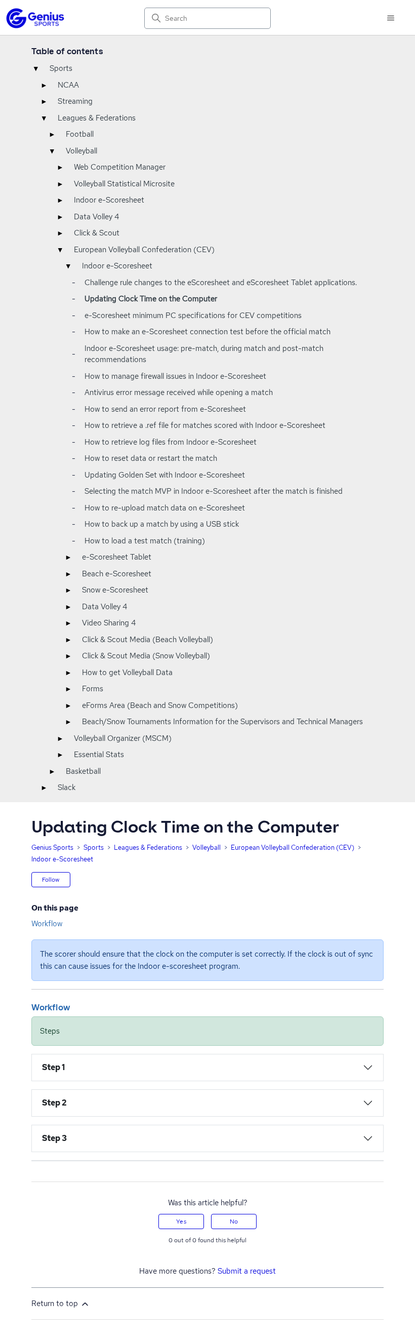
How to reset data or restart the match (151, 458)
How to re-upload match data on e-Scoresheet (165, 508)
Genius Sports (52, 847)
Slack (66, 787)
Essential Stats (99, 755)
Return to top (55, 1303)
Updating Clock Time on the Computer (151, 299)
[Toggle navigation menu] (391, 18)
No (234, 1221)
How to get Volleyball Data (127, 672)
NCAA (68, 85)
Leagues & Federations (97, 118)
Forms (92, 689)
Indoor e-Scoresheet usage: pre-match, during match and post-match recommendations (204, 354)
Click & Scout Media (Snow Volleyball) (146, 656)
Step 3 (54, 1138)
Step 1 (53, 1067)
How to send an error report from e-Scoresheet (165, 409)
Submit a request (247, 1271)
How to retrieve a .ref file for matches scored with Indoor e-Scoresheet (205, 425)
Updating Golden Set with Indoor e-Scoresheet (165, 475)
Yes (181, 1221)
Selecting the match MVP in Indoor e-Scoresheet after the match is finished (214, 491)
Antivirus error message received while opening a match (179, 392)
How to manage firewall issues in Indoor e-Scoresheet (175, 376)
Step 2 (54, 1102)
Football (80, 134)
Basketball (83, 771)
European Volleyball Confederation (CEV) (144, 250)
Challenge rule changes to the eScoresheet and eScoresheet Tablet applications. (221, 283)
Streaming (75, 101)
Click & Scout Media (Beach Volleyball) (147, 640)
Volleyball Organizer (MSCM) (123, 738)
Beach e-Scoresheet (116, 574)
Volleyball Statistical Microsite (124, 184)
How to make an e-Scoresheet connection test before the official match (207, 332)
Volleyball (81, 151)
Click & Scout (96, 233)
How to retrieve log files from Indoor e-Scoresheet (171, 442)
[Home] (35, 18)
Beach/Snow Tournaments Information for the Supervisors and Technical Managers (222, 722)
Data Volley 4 (96, 217)
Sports (61, 68)
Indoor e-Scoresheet (109, 200)
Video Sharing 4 (109, 623)
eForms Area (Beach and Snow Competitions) (160, 705)
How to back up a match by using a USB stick (162, 524)
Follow (51, 880)
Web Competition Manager (119, 167)
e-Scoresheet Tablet (116, 557)
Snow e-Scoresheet (115, 590)
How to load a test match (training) (145, 541)
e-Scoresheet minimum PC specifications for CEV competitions (193, 315)
